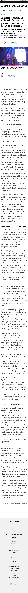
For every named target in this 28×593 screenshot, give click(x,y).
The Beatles (11, 503)
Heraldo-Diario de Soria (14, 573)
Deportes (14, 545)
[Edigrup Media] (14, 583)
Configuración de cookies (14, 590)
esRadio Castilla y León (14, 577)
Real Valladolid (18, 10)
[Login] (26, 6)
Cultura (14, 548)
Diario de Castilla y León (14, 568)
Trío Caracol (18, 503)
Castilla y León (14, 546)
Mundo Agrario (14, 557)
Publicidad (14, 528)
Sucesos (14, 554)
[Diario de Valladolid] (14, 6)
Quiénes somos (14, 526)
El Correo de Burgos (14, 572)
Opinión (14, 561)
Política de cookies (21, 589)
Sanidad (14, 552)
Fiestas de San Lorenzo (14, 550)
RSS (14, 531)
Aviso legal (5, 589)
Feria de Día (8, 2)
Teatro (23, 503)
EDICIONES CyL (23, 0)
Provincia (10, 10)
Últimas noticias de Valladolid (14, 563)
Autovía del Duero (15, 2)
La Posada (14, 555)
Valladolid (4, 10)
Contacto (14, 529)
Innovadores (14, 559)
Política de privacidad (12, 589)
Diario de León (14, 570)
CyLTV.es (14, 575)
